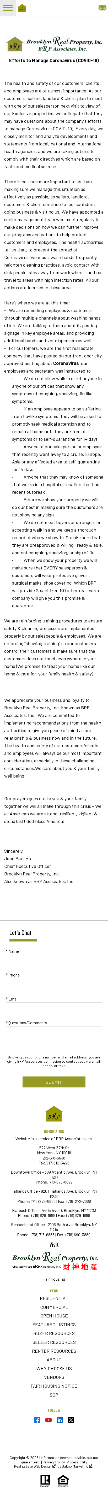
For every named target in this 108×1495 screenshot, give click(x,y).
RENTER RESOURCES (54, 1351)
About (54, 1359)
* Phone (13, 974)
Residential (54, 1298)
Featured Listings (54, 1324)
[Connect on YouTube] (48, 1421)
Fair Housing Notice (54, 1386)
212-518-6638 (54, 1157)
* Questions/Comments (26, 1022)
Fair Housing (54, 1278)
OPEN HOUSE (54, 1316)
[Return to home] (54, 1113)
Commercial (54, 1307)
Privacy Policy (54, 1462)
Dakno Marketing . (77, 1466)
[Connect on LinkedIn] (60, 1421)
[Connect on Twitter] (71, 1421)
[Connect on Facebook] (37, 1421)
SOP (54, 1395)
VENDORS (54, 1377)
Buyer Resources (54, 1333)
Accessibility (77, 1462)
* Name (12, 951)
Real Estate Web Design (33, 1466)
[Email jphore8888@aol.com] (102, 7)
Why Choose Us (54, 1368)
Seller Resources (54, 1342)
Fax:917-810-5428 (54, 1162)
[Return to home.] (46, 8)
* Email (12, 998)
